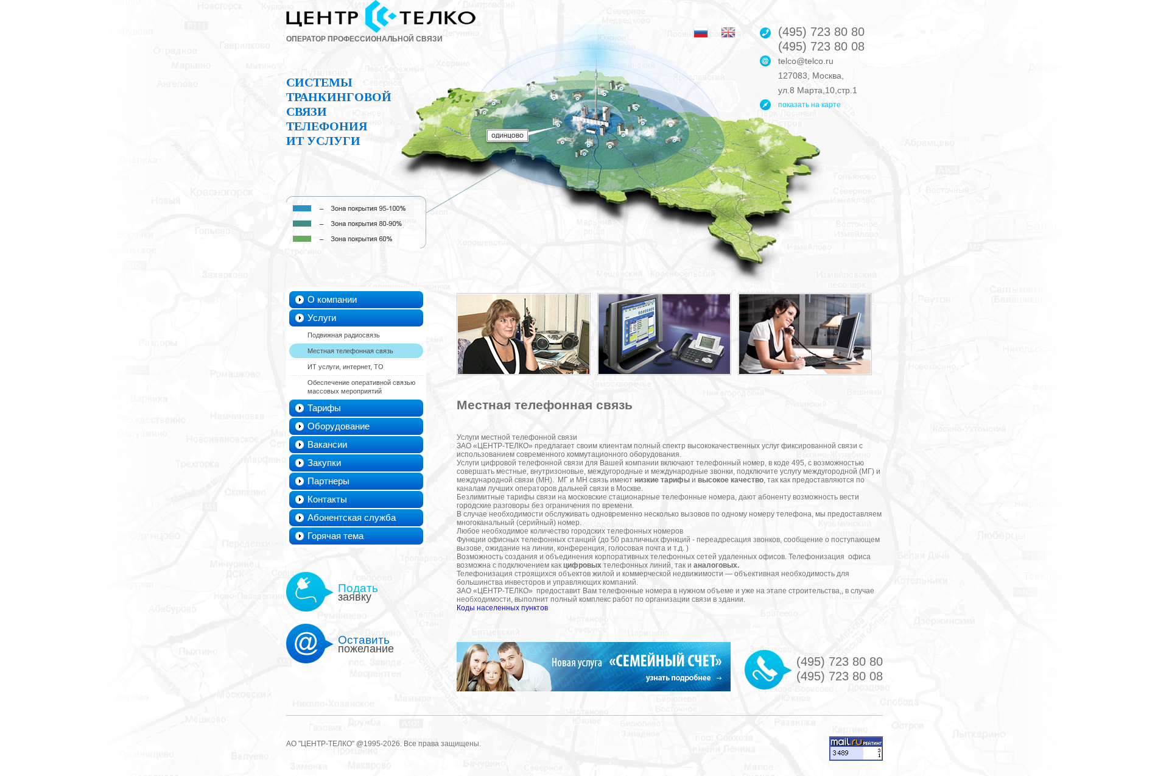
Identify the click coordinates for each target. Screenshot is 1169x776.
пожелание (366, 644)
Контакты (327, 499)
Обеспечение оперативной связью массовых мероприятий (361, 387)
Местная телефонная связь (350, 350)
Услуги (321, 317)
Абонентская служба (351, 517)
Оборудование (338, 426)
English (728, 32)
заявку (358, 592)
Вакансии (327, 444)
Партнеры (328, 481)
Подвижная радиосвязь (343, 335)
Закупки (324, 462)
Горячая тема (335, 536)
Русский (700, 32)
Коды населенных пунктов (502, 608)
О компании (332, 299)
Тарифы (324, 408)
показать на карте (809, 105)
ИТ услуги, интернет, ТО (345, 366)
